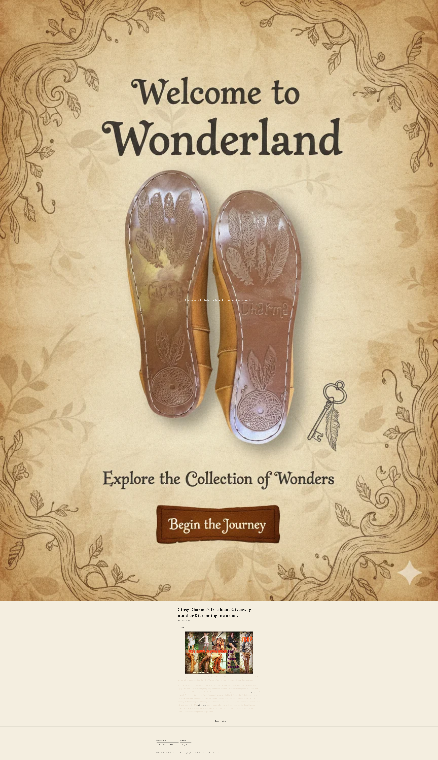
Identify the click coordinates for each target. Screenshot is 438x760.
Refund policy (197, 753)
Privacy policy (207, 753)
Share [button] (182, 627)
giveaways (202, 705)
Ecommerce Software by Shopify (182, 753)
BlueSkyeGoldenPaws (167, 753)
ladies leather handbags (244, 692)
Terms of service (218, 753)
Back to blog (220, 721)
